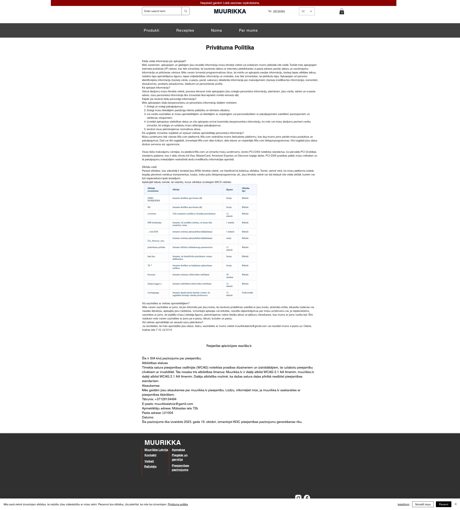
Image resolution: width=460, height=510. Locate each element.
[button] (341, 11)
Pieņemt (443, 504)
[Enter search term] (185, 11)
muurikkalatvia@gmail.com (251, 326)
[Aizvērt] (456, 504)
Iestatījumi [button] (403, 504)
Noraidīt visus (423, 504)
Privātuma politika (178, 504)
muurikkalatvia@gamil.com (174, 404)
